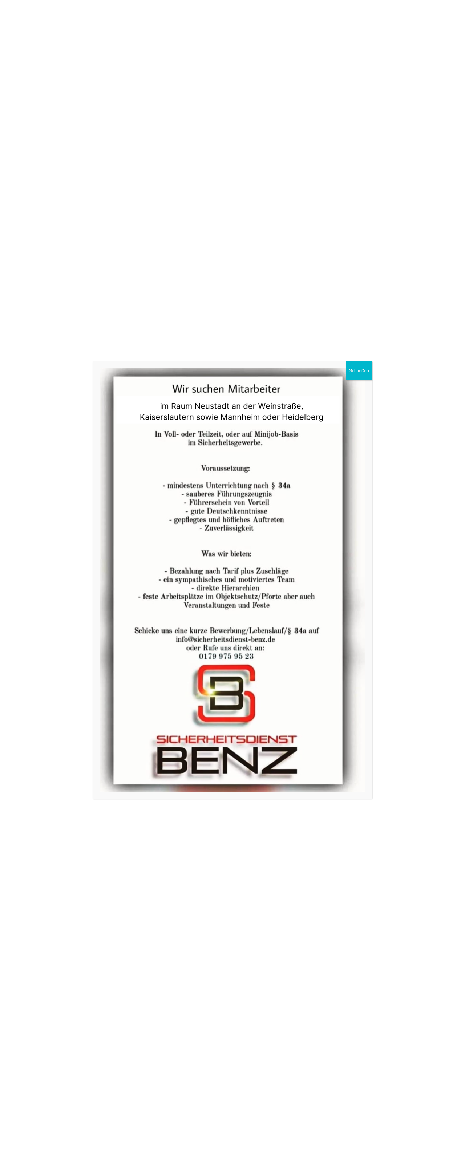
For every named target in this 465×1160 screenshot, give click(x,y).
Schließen (359, 370)
